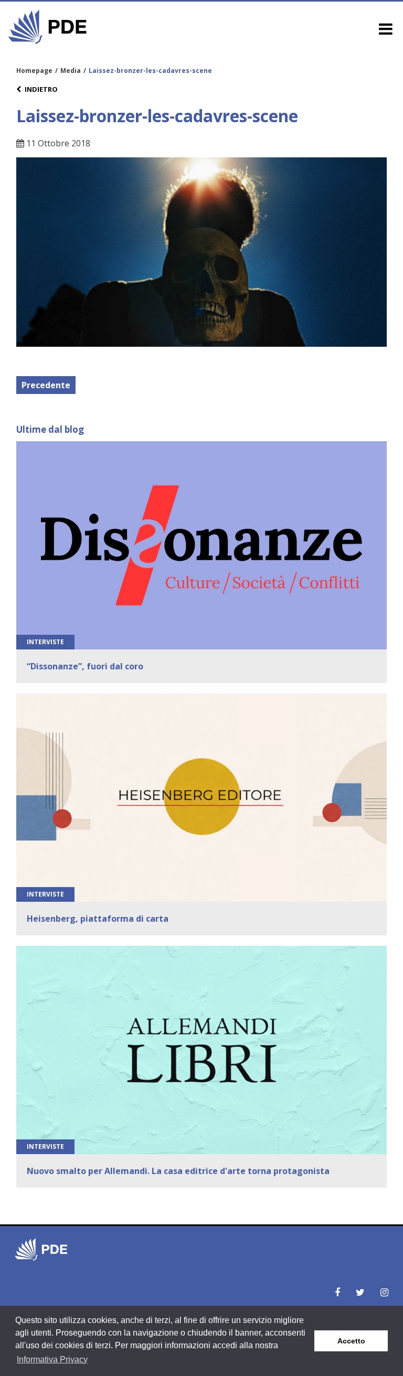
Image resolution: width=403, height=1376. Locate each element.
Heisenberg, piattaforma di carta (97, 918)
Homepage (34, 70)
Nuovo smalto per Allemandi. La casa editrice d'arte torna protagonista (178, 1171)
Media (70, 70)
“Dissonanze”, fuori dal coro (85, 666)
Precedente (46, 385)
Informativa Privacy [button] (52, 1359)
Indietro (41, 89)
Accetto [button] (351, 1341)
